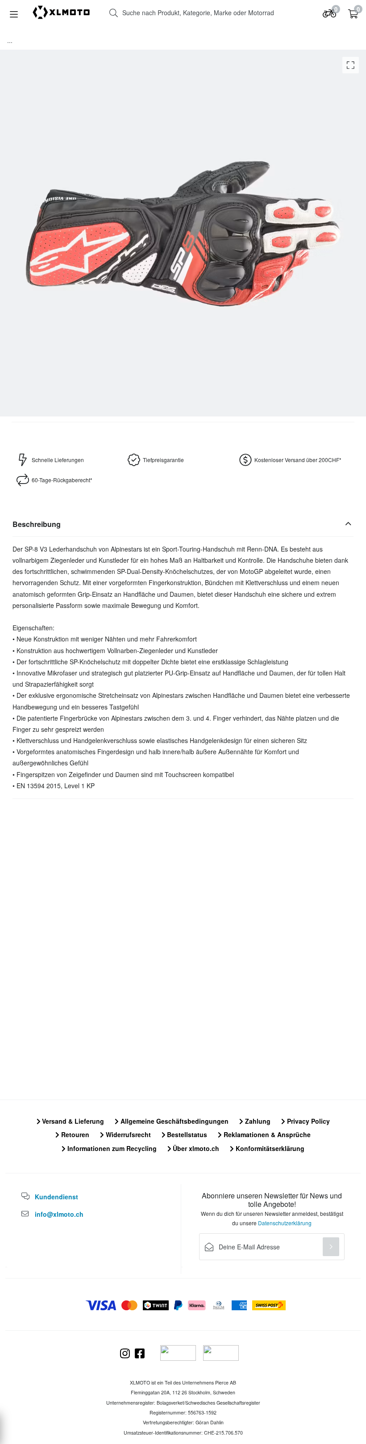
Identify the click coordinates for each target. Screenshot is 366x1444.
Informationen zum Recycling (111, 1148)
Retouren (74, 1134)
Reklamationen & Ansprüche (266, 1134)
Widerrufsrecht (127, 1134)
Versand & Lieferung (72, 1121)
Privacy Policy (307, 1121)
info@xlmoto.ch (59, 1214)
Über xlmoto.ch (195, 1148)
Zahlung (256, 1121)
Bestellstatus (186, 1134)
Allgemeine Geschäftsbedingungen (174, 1121)
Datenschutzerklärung (285, 1223)
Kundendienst (56, 1196)
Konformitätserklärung (269, 1148)
